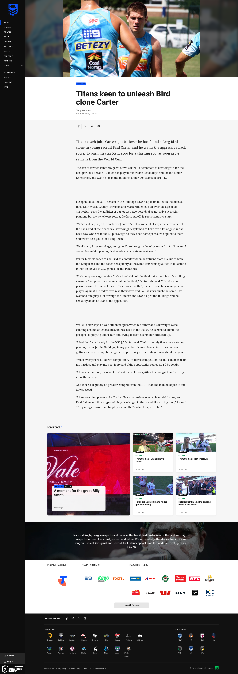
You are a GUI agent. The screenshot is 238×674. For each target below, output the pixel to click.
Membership (9, 72)
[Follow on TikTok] (67, 618)
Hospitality (9, 82)
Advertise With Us (99, 668)
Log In (10, 661)
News (7, 22)
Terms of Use (49, 668)
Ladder (8, 42)
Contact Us (87, 668)
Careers (72, 668)
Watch (7, 27)
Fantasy (8, 56)
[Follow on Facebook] (73, 618)
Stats (7, 51)
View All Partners (132, 605)
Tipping (8, 61)
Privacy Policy (61, 668)
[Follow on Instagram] (85, 618)
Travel (8, 32)
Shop (6, 87)
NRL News (81, 84)
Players (8, 46)
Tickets (7, 77)
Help (78, 668)
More (7, 66)
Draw (7, 37)
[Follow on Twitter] (79, 618)
